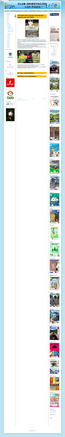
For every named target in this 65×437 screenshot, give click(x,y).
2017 (7, 40)
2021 (7, 20)
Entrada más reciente (20, 98)
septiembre (8, 33)
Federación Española (53, 412)
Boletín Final (33, 67)
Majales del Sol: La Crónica (10, 29)
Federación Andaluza (53, 411)
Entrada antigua (44, 98)
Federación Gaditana (53, 410)
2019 (7, 22)
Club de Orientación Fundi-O (27, 43)
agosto (8, 34)
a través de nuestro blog (38, 64)
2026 (7, 14)
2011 (7, 47)
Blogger (35, 430)
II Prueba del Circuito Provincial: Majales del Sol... (10, 31)
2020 (7, 21)
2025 (7, 15)
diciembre (8, 24)
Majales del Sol (28, 41)
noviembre (8, 25)
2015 (7, 42)
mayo (8, 35)
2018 (7, 23)
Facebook (38, 66)
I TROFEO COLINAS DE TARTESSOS (10, 28)
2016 (7, 41)
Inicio (32, 98)
